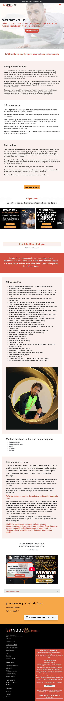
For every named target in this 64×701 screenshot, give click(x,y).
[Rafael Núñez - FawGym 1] (20, 427)
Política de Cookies (57, 679)
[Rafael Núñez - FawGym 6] (35, 427)
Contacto (8, 656)
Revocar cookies (10, 676)
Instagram (8, 691)
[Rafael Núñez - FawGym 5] (32, 427)
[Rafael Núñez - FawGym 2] (23, 427)
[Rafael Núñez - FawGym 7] (38, 427)
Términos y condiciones (12, 665)
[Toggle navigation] (59, 5)
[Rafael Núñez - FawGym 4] (29, 427)
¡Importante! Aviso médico (13, 591)
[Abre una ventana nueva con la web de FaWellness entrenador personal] (31, 631)
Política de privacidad (11, 671)
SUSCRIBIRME (10, 224)
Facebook (8, 694)
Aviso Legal (9, 668)
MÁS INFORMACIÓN (10, 227)
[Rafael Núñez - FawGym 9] (44, 427)
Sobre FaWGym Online (12, 648)
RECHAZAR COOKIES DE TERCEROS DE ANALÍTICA (49, 696)
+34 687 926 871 (10, 641)
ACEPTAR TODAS (49, 686)
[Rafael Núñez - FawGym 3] (26, 427)
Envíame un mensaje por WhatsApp (42, 617)
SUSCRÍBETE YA (10, 659)
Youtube (8, 697)
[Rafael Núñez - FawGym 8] (41, 427)
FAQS (7, 653)
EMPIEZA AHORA (32, 187)
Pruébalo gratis (32, 31)
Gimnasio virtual (10, 650)
